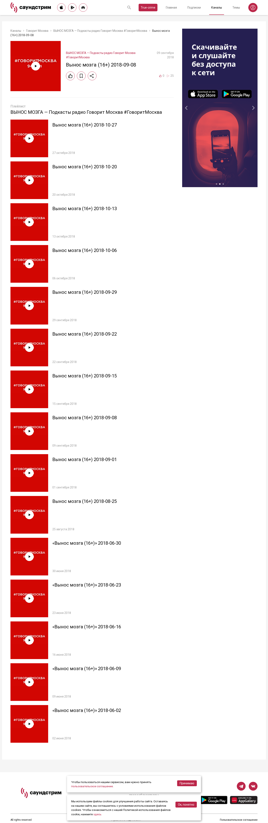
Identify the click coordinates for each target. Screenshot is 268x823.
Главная (171, 7)
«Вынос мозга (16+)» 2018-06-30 (86, 543)
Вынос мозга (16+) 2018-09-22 (84, 334)
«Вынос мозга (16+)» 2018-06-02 (86, 710)
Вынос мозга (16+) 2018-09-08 (84, 417)
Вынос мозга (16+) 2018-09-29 (84, 292)
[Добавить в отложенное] (81, 76)
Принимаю (187, 783)
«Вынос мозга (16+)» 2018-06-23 (86, 585)
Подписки (194, 7)
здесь (97, 814)
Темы (236, 7)
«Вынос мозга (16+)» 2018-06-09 (86, 668)
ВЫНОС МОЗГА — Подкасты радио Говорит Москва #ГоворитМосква (100, 30)
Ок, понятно (186, 804)
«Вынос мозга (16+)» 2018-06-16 (86, 626)
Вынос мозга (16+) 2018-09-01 (84, 459)
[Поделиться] (92, 76)
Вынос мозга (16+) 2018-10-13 (84, 208)
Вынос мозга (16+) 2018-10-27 (84, 125)
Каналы (216, 7)
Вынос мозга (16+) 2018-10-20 (84, 166)
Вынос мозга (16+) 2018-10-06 (84, 250)
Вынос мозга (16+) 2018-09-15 (84, 375)
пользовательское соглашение (92, 786)
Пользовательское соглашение (239, 819)
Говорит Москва (37, 30)
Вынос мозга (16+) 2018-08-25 (84, 501)
